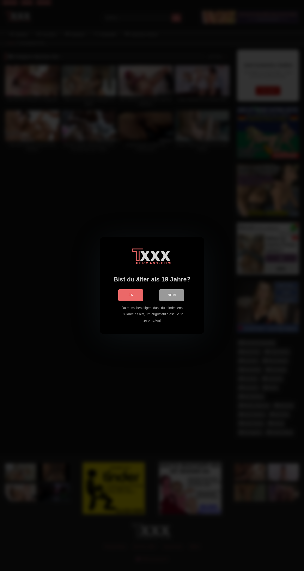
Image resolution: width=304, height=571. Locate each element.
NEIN (172, 295)
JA (131, 295)
